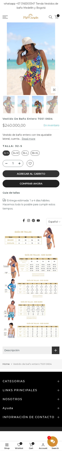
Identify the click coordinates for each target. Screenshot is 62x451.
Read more (28, 138)
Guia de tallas (11, 192)
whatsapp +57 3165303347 (20, 3)
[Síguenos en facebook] (23, 220)
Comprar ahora (31, 183)
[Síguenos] (33, 220)
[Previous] (9, 59)
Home (6, 364)
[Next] (52, 59)
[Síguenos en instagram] (28, 220)
